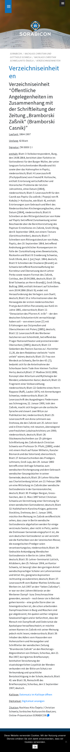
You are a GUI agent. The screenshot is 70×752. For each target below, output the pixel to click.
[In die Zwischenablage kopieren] (48, 715)
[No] (66, 741)
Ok (35, 746)
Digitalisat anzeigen (33, 701)
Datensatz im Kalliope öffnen (35, 694)
